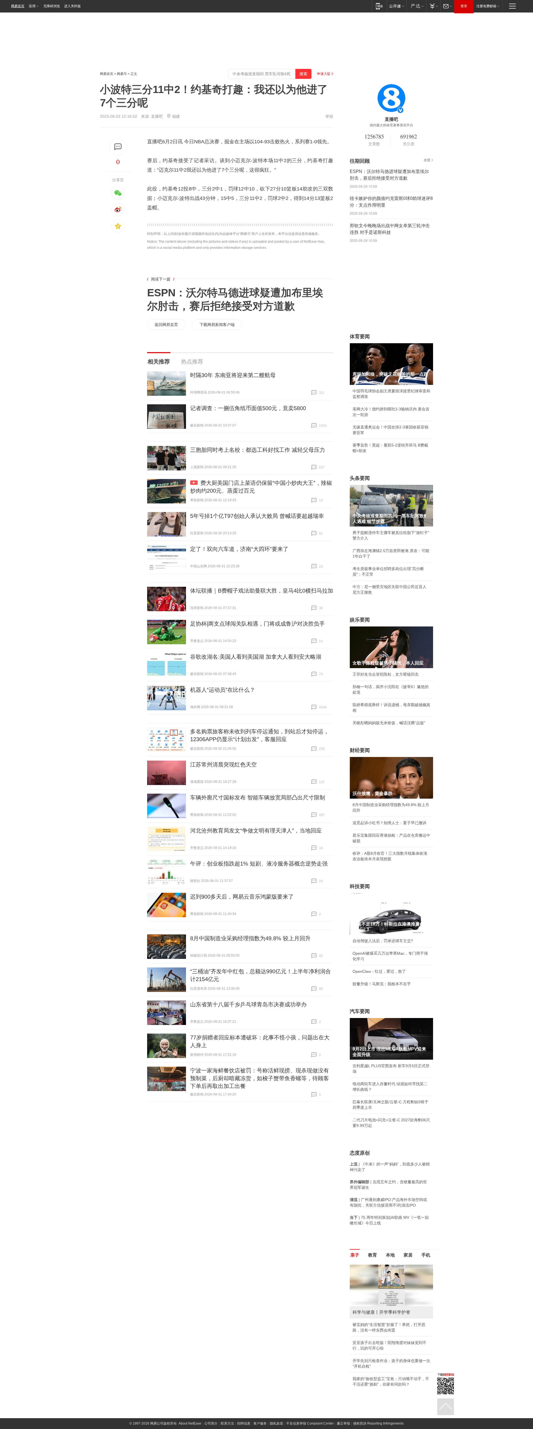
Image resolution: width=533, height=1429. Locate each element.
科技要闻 (360, 886)
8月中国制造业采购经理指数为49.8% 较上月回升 (250, 938)
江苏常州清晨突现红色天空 (223, 764)
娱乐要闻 (360, 620)
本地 (390, 1255)
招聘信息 (243, 1423)
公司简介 (211, 1423)
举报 (329, 116)
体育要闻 (360, 336)
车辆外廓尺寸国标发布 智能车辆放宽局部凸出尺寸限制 (257, 797)
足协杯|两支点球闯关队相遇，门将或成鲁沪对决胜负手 (257, 624)
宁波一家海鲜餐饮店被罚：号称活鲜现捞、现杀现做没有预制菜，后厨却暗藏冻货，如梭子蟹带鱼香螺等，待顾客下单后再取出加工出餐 (259, 1078)
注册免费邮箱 (486, 6)
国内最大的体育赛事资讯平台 (391, 125)
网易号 (122, 74)
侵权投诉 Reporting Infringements (378, 1423)
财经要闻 (360, 750)
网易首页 (17, 6)
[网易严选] (416, 6)
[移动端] (379, 6)
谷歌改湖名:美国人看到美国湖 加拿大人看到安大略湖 (255, 657)
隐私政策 (276, 1423)
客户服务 (260, 1423)
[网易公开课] (396, 6)
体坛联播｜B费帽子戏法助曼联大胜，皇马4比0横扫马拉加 (261, 591)
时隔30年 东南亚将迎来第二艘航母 (233, 375)
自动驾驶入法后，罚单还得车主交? (383, 941)
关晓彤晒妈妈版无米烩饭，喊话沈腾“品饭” (389, 723)
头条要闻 (360, 478)
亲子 (354, 1255)
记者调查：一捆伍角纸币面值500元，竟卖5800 (248, 408)
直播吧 (157, 116)
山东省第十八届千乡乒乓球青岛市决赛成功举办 (248, 1004)
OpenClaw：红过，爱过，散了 (379, 971)
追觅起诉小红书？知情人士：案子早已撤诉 (389, 823)
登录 (464, 6)
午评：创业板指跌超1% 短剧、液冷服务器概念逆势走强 (259, 864)
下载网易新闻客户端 (217, 324)
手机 (425, 1255)
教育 (372, 1255)
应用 (32, 6)
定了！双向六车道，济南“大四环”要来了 (239, 549)
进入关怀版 (72, 6)
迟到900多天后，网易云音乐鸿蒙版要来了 (242, 897)
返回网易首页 (166, 324)
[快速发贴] (118, 147)
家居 (408, 1255)
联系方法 (227, 1423)
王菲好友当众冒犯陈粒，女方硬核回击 (386, 674)
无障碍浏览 (51, 6)
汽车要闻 (360, 1011)
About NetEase (189, 1423)
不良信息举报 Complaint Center (310, 1423)
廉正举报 (343, 1423)
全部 (427, 160)
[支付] (433, 6)
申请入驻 (323, 74)
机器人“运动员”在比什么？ (222, 690)
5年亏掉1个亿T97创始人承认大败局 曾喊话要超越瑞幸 (257, 516)
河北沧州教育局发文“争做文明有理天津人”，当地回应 (256, 831)
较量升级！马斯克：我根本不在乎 (382, 984)
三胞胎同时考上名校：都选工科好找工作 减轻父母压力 (257, 450)
